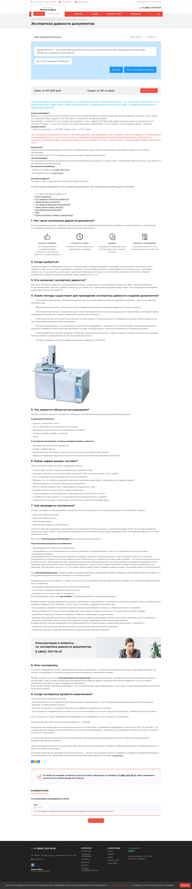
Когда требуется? (43, 197)
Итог (37, 213)
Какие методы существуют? (47, 202)
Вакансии (85, 862)
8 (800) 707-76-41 (48, 651)
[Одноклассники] (35, 761)
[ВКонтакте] (32, 761)
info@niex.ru (66, 2)
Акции (95, 14)
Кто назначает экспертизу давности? (52, 199)
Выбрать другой (54, 13)
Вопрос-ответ (114, 14)
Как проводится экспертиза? (48, 210)
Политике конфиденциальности (119, 885)
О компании (86, 851)
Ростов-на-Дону (44, 2)
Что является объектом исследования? (52, 205)
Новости (78, 14)
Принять (185, 885)
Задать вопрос (83, 2)
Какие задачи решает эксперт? (49, 207)
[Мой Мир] (38, 761)
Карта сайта (112, 863)
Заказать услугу (149, 90)
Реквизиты (85, 859)
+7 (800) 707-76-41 (151, 8)
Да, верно (39, 13)
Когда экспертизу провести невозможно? (54, 215)
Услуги (110, 851)
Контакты (136, 14)
